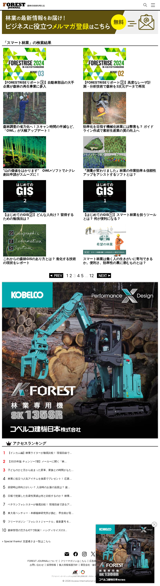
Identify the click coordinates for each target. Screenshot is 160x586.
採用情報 (51, 564)
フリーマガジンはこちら (73, 560)
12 (91, 275)
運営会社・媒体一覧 (91, 564)
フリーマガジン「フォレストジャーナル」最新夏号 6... (39, 521)
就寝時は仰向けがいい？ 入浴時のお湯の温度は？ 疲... (39, 487)
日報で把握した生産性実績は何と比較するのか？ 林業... (40, 495)
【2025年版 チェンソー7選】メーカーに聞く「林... (37, 461)
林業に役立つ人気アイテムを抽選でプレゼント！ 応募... (40, 478)
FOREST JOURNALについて (43, 560)
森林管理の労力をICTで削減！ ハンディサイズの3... (37, 530)
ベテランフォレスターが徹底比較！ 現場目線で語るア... (40, 504)
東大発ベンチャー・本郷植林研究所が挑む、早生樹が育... (41, 513)
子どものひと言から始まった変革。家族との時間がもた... (41, 470)
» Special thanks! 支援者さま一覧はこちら (26, 541)
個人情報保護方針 (68, 564)
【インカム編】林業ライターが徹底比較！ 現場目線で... (40, 452)
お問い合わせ (37, 564)
